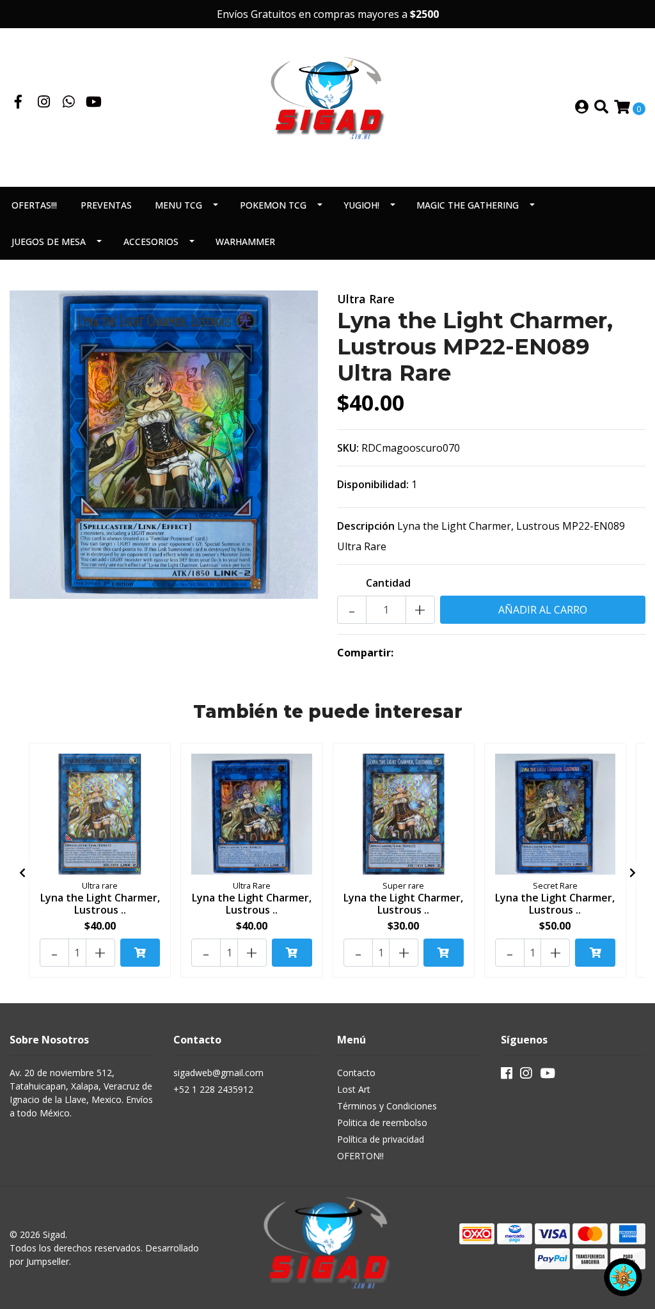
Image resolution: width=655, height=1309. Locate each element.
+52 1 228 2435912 (213, 1089)
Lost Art (353, 1089)
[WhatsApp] (69, 103)
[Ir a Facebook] (19, 103)
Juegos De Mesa (49, 241)
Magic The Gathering (467, 205)
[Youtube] (94, 103)
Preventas (106, 205)
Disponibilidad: (373, 484)
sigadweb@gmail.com (218, 1073)
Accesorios (150, 241)
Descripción (366, 526)
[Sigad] (327, 106)
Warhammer (245, 241)
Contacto (356, 1073)
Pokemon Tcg (273, 205)
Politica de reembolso (382, 1122)
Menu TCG (178, 205)
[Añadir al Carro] (140, 953)
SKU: (348, 448)
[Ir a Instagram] (44, 103)
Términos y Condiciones (387, 1106)
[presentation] (22, 872)
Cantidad (388, 583)
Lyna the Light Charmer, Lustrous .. (100, 904)
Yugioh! (361, 205)
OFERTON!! (360, 1156)
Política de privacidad (380, 1139)
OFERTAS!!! (34, 205)
